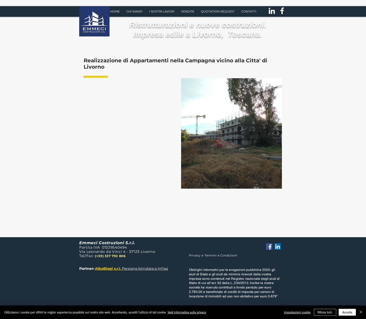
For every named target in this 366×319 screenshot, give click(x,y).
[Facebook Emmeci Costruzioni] (269, 246)
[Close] (360, 312)
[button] (161, 11)
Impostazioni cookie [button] (297, 312)
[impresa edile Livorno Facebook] (282, 10)
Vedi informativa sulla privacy (187, 312)
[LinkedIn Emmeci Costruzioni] (277, 246)
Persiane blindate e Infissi (144, 268)
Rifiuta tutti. (325, 312)
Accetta (347, 312)
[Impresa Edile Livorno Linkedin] (271, 10)
